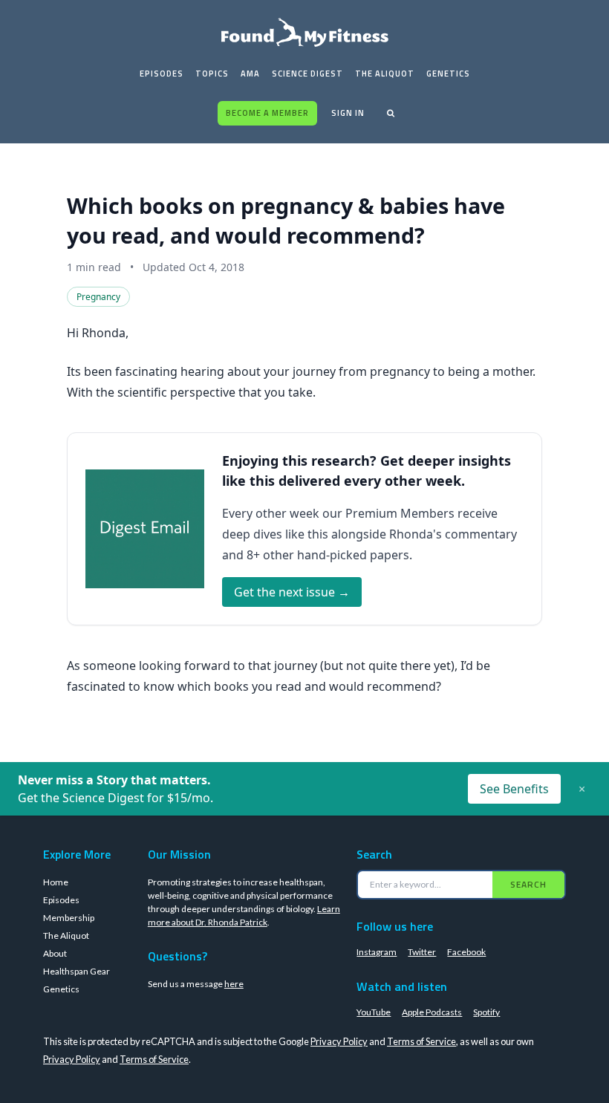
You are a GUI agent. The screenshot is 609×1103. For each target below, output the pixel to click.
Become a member (267, 113)
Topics (212, 73)
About (55, 953)
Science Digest (307, 73)
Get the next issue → (292, 592)
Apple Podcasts (432, 1012)
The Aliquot (384, 73)
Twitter (422, 951)
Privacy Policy (339, 1041)
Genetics (448, 73)
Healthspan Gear (76, 971)
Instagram (376, 951)
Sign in (348, 113)
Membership (68, 917)
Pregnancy (98, 296)
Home (55, 882)
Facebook (466, 951)
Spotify (486, 1012)
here (234, 983)
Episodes (161, 73)
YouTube (373, 1012)
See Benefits (514, 789)
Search (528, 884)
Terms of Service (421, 1041)
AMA (250, 73)
